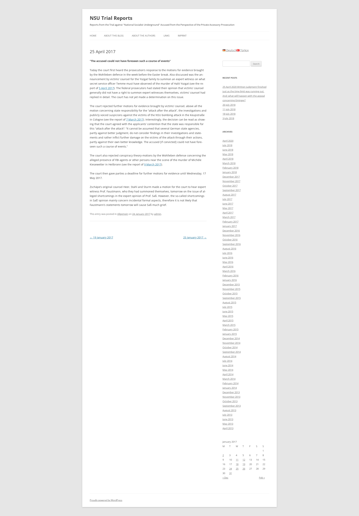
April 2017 (228, 212)
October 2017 (230, 185)
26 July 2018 (229, 104)
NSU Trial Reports (111, 18)
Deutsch (231, 50)
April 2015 (228, 320)
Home (93, 35)
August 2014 (229, 356)
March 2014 (229, 378)
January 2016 (230, 280)
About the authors (143, 35)
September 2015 (232, 298)
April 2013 (228, 428)
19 (244, 464)
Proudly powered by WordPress (106, 500)
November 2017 (231, 181)
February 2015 (230, 329)
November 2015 (231, 289)
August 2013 (229, 410)
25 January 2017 (195, 237)
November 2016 (231, 235)
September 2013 (232, 405)
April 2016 (228, 266)
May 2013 (228, 423)
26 (244, 468)
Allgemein (122, 214)
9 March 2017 (152, 164)
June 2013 (228, 419)
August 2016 (229, 248)
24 (230, 468)
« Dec (225, 477)
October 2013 (230, 401)
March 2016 (229, 271)
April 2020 (228, 140)
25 (237, 468)
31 (230, 473)
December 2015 (231, 284)
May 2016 (228, 262)
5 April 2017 (106, 88)
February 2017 (230, 221)
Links (167, 35)
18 (237, 464)
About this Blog (114, 35)
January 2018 (230, 172)
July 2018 (227, 145)
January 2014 (230, 387)
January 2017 (230, 226)
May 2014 (228, 370)
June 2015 (228, 311)
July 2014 (227, 361)
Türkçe (244, 50)
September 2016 (232, 244)
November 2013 (231, 396)
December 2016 (231, 230)
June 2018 (228, 149)
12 (244, 459)
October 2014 (230, 347)
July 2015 (227, 307)
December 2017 (231, 176)
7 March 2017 (134, 119)
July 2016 (227, 253)
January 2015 (230, 334)
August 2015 (229, 302)
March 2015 (229, 325)
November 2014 (231, 343)
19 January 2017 (101, 237)
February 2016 (230, 275)
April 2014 (228, 374)
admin (157, 214)
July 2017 (227, 199)
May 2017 (228, 208)
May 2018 (228, 154)
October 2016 (230, 239)
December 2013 (231, 392)
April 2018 (228, 158)
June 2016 (228, 257)
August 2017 (229, 194)
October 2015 (230, 293)
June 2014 (228, 365)
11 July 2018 (229, 109)
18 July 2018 (229, 113)
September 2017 (232, 190)
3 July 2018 (228, 118)
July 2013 (227, 414)
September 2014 (232, 352)
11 (237, 459)
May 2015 (228, 316)
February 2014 (230, 383)
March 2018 (229, 163)
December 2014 (231, 338)
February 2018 (230, 167)
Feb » (262, 477)
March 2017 (229, 217)
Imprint (182, 35)
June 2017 (228, 203)
